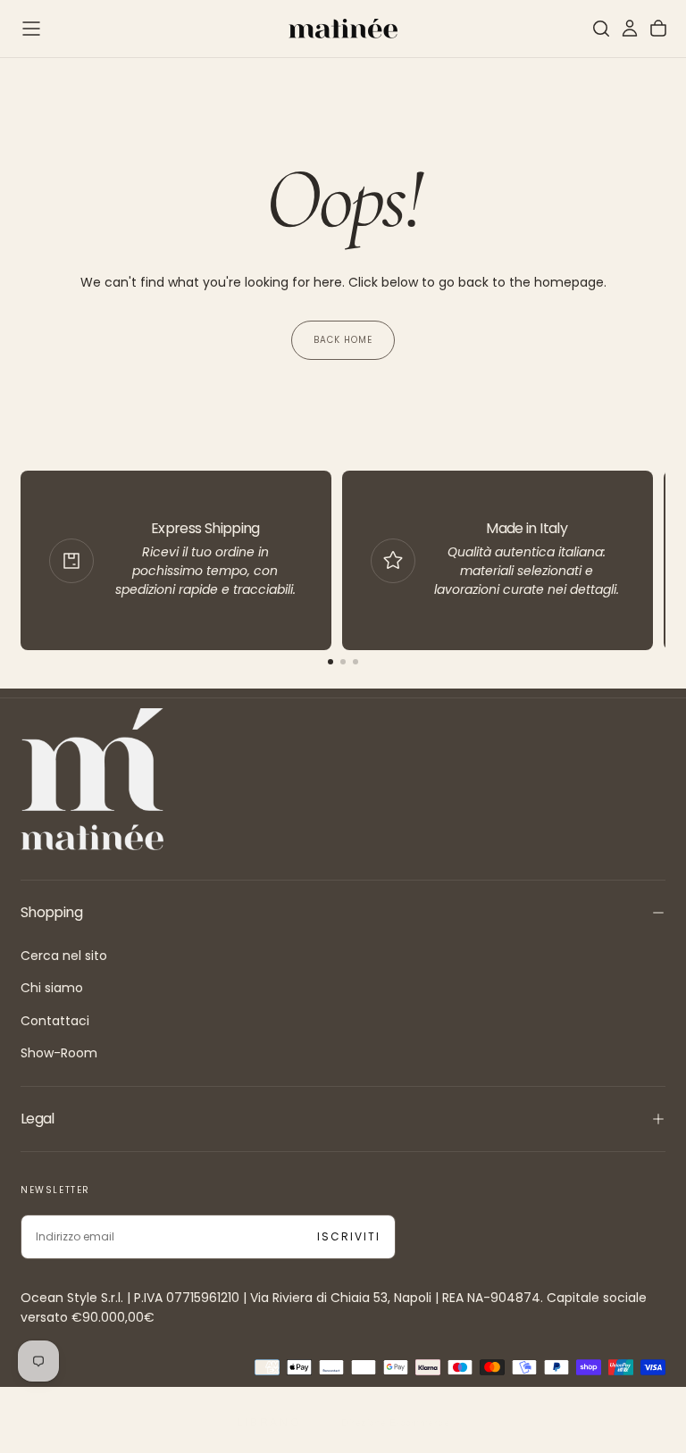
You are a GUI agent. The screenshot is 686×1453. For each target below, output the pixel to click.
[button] (31, 28)
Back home (343, 340)
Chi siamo (52, 988)
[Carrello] (658, 28)
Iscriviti (349, 1236)
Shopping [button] (51, 912)
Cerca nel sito (64, 955)
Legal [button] (37, 1118)
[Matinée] (92, 779)
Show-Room (59, 1053)
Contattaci (55, 1021)
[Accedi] (629, 28)
